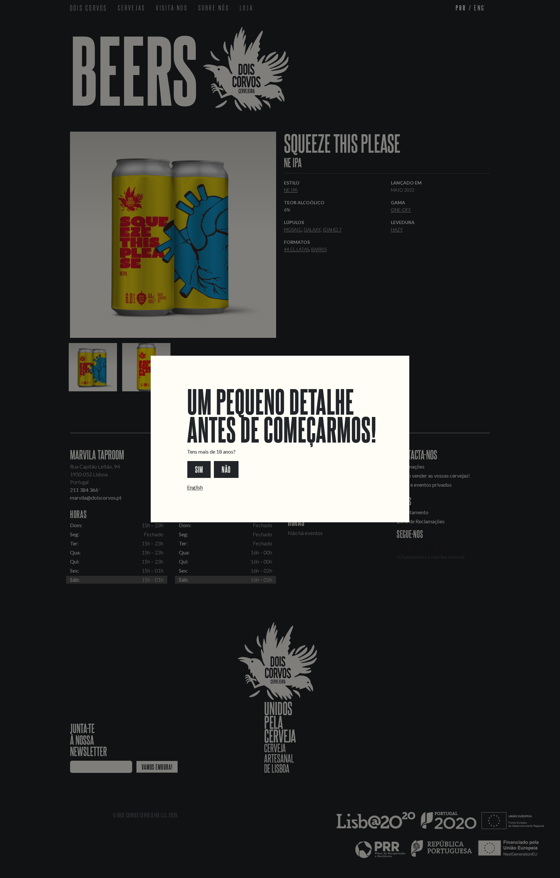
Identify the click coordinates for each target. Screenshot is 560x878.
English (195, 487)
